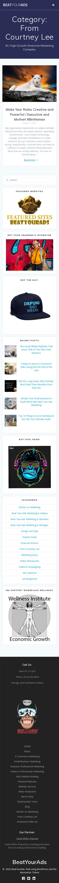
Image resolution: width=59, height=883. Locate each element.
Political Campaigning (29, 566)
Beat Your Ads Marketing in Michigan (29, 525)
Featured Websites (27, 781)
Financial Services (29, 543)
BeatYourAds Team (27, 801)
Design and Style (29, 531)
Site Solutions (30, 572)
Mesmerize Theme (29, 872)
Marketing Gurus (29, 554)
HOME (27, 746)
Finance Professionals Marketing (27, 771)
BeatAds (15, 5)
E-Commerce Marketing (27, 756)
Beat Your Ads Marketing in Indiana (30, 513)
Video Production (27, 791)
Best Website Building (27, 776)
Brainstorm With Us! (27, 821)
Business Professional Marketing (27, 766)
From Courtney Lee (29, 548)
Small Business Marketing (27, 761)
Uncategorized (29, 578)
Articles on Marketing (29, 507)
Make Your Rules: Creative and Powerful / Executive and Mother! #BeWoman (29, 114)
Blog (27, 806)
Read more (29, 159)
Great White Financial (27, 838)
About (27, 751)
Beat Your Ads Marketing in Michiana (29, 519)
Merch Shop (27, 796)
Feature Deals (29, 537)
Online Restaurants (29, 560)
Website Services (27, 786)
